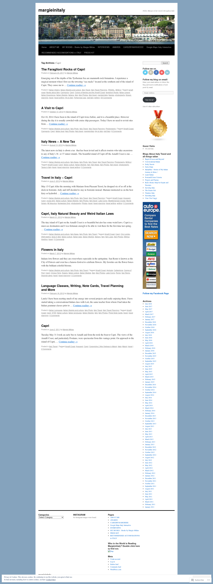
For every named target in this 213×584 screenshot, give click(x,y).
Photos (84, 203)
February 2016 (150, 348)
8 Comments (117, 131)
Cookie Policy (51, 579)
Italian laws (77, 236)
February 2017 (150, 317)
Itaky (119, 346)
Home (44, 47)
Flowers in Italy (52, 249)
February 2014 (150, 410)
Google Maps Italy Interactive (158, 47)
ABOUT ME (54, 47)
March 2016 (149, 345)
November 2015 (150, 356)
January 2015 (149, 382)
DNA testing (46, 236)
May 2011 (148, 496)
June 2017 (148, 306)
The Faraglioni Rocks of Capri (63, 69)
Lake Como (102, 200)
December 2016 (150, 322)
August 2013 (149, 426)
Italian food (60, 131)
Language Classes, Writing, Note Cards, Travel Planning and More (82, 287)
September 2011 (150, 486)
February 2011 (150, 504)
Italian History (54, 90)
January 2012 (149, 475)
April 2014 (149, 405)
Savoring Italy (150, 188)
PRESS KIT (89, 52)
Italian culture (124, 92)
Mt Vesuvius (52, 203)
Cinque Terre (56, 273)
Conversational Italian (152, 161)
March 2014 (149, 408)
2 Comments (128, 203)
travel (51, 97)
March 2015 (149, 376)
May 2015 (148, 371)
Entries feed (114, 564)
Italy (76, 95)
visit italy (90, 97)
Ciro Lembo (125, 234)
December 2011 (150, 478)
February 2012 (150, 473)
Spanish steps (46, 275)
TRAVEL (111, 90)
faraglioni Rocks (112, 92)
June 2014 (148, 400)
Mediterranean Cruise (116, 200)
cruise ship (51, 200)
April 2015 (149, 374)
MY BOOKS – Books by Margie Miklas (78, 47)
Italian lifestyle (62, 95)
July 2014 (148, 397)
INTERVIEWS (104, 47)
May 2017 (148, 309)
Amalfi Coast (128, 128)
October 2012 (149, 452)
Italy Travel (86, 90)
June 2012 (148, 462)
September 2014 (150, 392)
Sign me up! (149, 100)
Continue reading (76, 85)
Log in (112, 561)
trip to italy (69, 97)
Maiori (124, 346)
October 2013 (149, 421)
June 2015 (148, 369)
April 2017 (149, 311)
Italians (71, 95)
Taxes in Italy (46, 167)
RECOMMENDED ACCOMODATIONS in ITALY (61, 52)
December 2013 (150, 416)
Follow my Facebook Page (156, 293)
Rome (118, 273)
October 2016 (149, 327)
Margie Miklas (72, 73)
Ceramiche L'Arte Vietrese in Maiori (103, 346)
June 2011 (148, 494)
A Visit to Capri (52, 108)
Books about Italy (53, 92)
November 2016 (150, 324)
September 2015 (150, 361)
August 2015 (149, 363)
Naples (111, 95)
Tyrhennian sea (80, 97)
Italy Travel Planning (99, 90)
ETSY (54, 313)
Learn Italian (149, 174)
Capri (72, 92)
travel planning (63, 167)
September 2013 (150, 423)
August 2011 (149, 488)
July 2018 (148, 304)
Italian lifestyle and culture (71, 90)
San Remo (126, 273)
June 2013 (148, 431)
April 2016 (149, 343)
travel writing (59, 97)
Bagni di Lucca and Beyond (154, 159)
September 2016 (150, 330)
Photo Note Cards (116, 313)
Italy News (74, 162)
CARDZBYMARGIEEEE (133, 47)
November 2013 (150, 418)
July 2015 (148, 366)
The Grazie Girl (150, 190)
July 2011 (148, 491)
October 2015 (149, 358)
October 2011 (149, 483)
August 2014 (149, 395)
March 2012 (149, 470)
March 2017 (149, 314)
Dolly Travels (149, 164)
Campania (65, 92)
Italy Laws (109, 236)
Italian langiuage (75, 313)
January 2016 (149, 350)
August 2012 (149, 457)
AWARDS (116, 47)
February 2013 (150, 442)
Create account (115, 559)
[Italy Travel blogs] (158, 141)
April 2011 (149, 499)
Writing (118, 90)
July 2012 (148, 460)
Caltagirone (118, 270)
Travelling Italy (150, 195)
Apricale (109, 270)
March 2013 (149, 439)
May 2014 (148, 403)
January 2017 (149, 319)
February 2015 (150, 379)
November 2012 (150, 449)
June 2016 (148, 337)
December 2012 (150, 447)
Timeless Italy (150, 193)
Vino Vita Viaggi (151, 198)
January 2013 (149, 444)
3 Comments (86, 167)
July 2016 (148, 335)
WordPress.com (115, 569)
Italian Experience (48, 95)
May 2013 (148, 434)
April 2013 (149, 436)
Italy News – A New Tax (58, 141)
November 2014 (150, 387)
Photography (111, 128)
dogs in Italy (56, 236)
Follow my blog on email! (155, 79)
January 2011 (149, 507)
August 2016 (149, 332)
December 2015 (150, 353)
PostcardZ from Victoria (153, 177)
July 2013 (148, 429)
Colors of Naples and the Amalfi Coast (90, 92)
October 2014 (149, 390)
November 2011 (150, 481)
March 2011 (149, 502)
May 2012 (148, 465)
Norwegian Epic (64, 203)
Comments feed (115, 567)
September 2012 (150, 455)
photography (120, 95)
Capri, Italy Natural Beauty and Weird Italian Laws (77, 213)
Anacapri (126, 198)
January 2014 (149, 413)
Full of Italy (149, 167)
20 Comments (106, 97)
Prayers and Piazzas (152, 180)
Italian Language (55, 310)
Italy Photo (74, 128)
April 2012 (149, 468)
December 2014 (150, 384)
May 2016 (148, 340)
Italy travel (93, 95)
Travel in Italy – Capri (56, 177)
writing (97, 97)
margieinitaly (51, 10)
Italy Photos (83, 95)
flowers (65, 273)
